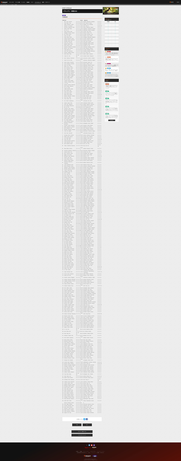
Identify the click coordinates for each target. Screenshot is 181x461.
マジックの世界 (17, 2)
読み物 (43, 2)
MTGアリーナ (47, 2)
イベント (32, 2)
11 (108, 28)
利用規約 (77, 451)
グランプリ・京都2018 (11, 4)
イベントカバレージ (38, 2)
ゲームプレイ (23, 2)
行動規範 (81, 451)
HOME (1, 4)
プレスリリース (93, 452)
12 (108, 26)
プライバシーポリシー (86, 451)
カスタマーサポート (93, 451)
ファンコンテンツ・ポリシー (101, 451)
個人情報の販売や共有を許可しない (82, 452)
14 (108, 23)
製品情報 (28, 2)
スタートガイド (11, 2)
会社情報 (98, 452)
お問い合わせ (102, 452)
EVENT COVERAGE (5, 4)
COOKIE (89, 452)
